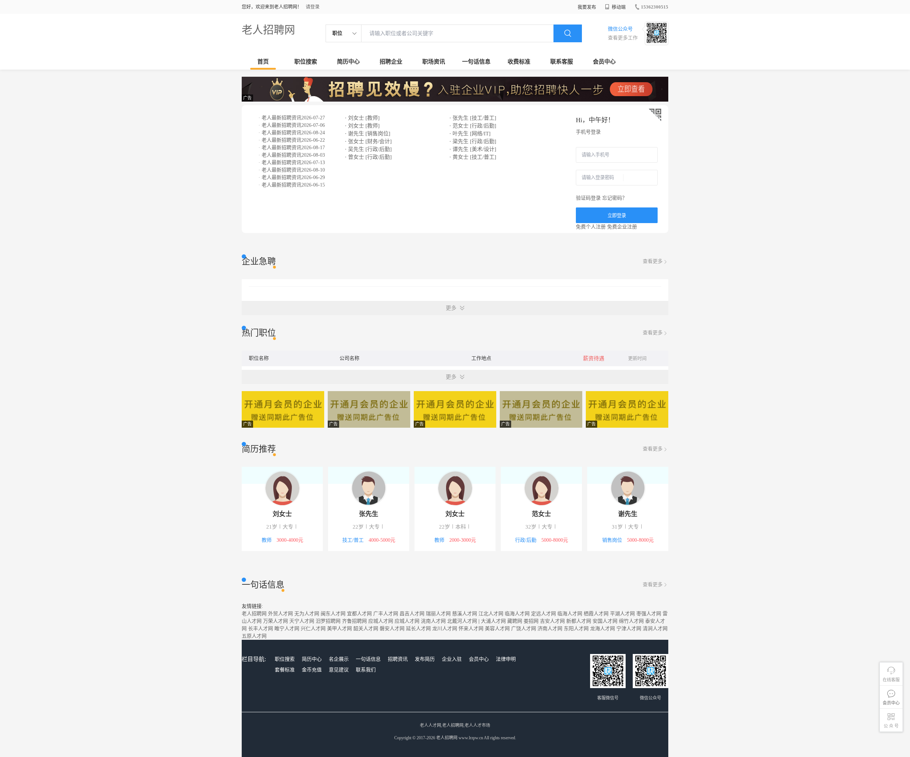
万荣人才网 (275, 621)
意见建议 (339, 669)
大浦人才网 (493, 621)
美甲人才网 (339, 628)
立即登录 (616, 215)
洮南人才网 (433, 621)
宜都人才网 (359, 613)
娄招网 (531, 621)
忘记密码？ (614, 198)
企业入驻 (452, 659)
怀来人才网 (471, 628)
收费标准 (519, 62)
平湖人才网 (622, 613)
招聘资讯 (398, 659)
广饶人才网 (523, 628)
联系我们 (366, 669)
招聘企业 (391, 62)
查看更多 (653, 261)
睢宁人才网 (286, 628)
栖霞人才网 (596, 613)
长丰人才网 (260, 628)
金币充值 (312, 669)
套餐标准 (285, 669)
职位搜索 (305, 62)
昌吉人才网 (412, 613)
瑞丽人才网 (438, 613)
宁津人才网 (628, 628)
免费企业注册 (622, 226)
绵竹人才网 (631, 621)
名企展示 (339, 659)
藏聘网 (514, 621)
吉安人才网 (552, 621)
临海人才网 (517, 613)
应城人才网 (380, 621)
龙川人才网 (444, 628)
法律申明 (506, 659)
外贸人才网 (280, 613)
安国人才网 (605, 621)
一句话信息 (476, 62)
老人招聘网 (268, 30)
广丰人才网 (385, 613)
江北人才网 (490, 613)
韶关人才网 (365, 628)
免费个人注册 (591, 226)
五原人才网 (254, 636)
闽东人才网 (333, 613)
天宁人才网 (301, 621)
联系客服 (561, 62)
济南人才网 (549, 628)
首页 (263, 62)
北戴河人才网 (462, 621)
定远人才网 (543, 613)
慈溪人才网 (464, 613)
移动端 (618, 7)
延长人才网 (418, 628)
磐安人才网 (392, 628)
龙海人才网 (602, 628)
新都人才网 (578, 621)
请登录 (313, 6)
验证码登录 (588, 198)
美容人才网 (497, 628)
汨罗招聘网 (328, 621)
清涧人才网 (655, 628)
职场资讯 (433, 62)
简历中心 (348, 62)
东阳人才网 (576, 628)
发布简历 (425, 659)
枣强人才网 (648, 613)
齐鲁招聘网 (354, 621)
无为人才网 (306, 613)
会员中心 (604, 62)
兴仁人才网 (313, 628)
